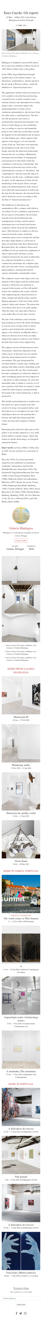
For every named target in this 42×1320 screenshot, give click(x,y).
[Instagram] (25, 1313)
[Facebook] (16, 1313)
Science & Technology (21, 915)
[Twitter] (20, 1313)
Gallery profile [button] (21, 540)
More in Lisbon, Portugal (21, 871)
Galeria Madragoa (21, 528)
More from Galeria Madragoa (21, 670)
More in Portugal (21, 1084)
